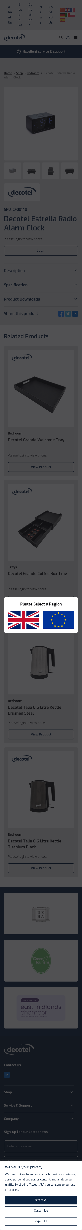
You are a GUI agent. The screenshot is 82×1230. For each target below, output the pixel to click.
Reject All (41, 1221)
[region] (41, 1195)
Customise (41, 1211)
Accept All (41, 1200)
